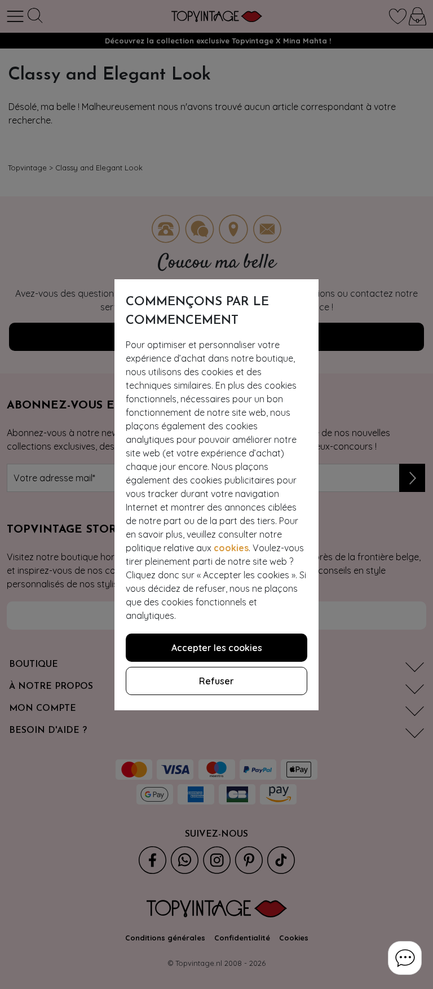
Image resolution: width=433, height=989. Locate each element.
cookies (231, 547)
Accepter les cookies (216, 647)
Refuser (216, 681)
